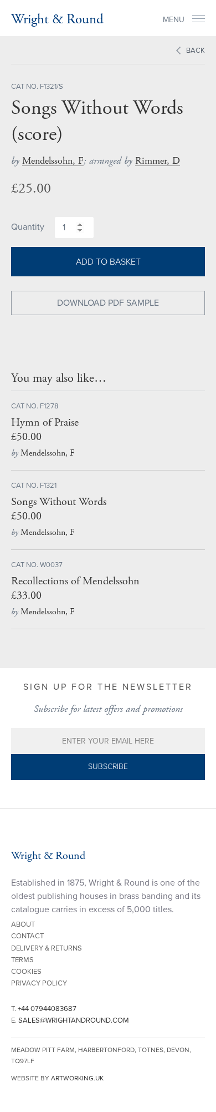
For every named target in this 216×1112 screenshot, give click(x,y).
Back (195, 50)
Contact (27, 936)
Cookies (26, 971)
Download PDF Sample (108, 303)
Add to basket (108, 261)
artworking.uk (77, 1078)
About (23, 924)
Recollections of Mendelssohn (75, 581)
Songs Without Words (58, 502)
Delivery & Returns (46, 948)
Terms (22, 960)
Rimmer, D (157, 160)
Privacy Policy (39, 983)
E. (70, 1020)
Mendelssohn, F (53, 160)
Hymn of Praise (45, 422)
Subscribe (108, 766)
